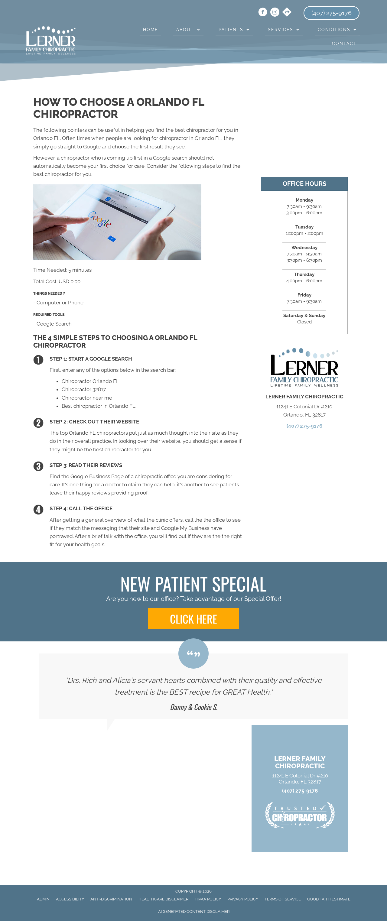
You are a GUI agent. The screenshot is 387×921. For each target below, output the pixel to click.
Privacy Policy (242, 899)
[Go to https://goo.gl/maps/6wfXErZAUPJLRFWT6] (286, 13)
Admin (43, 899)
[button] (193, 618)
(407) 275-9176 (304, 426)
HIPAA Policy (208, 899)
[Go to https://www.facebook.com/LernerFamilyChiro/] (262, 13)
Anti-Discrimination (111, 899)
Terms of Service (283, 899)
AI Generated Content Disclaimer (193, 911)
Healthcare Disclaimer (163, 899)
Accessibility (70, 899)
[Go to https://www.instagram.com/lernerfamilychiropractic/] (274, 13)
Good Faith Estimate (328, 899)
